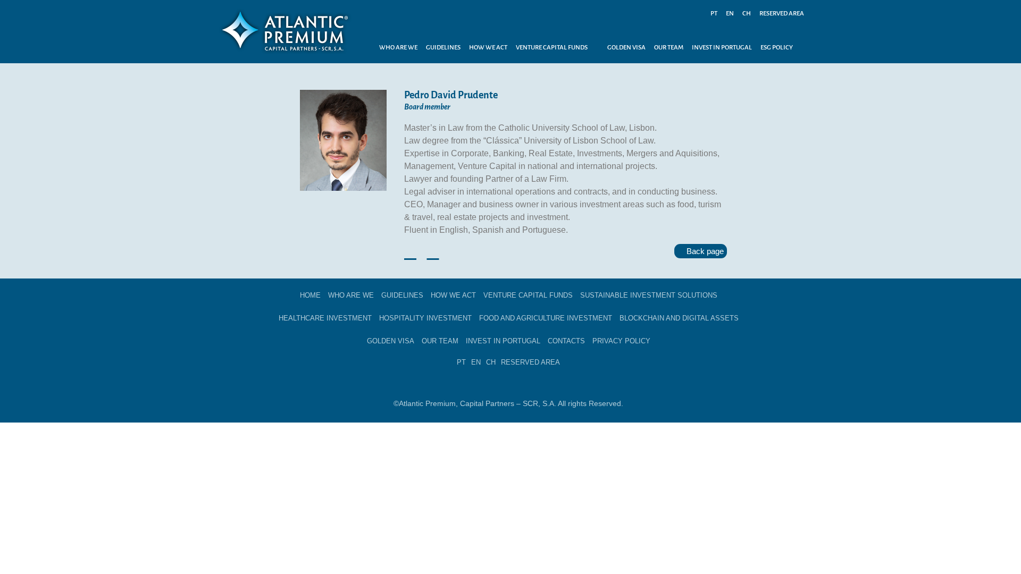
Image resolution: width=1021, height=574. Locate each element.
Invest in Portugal (722, 47)
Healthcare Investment (325, 318)
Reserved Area (781, 13)
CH (746, 13)
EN (730, 13)
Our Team (668, 47)
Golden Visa (626, 47)
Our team (440, 341)
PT (713, 13)
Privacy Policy (621, 341)
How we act (488, 47)
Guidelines (443, 47)
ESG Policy (776, 47)
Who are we (398, 47)
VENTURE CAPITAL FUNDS (552, 47)
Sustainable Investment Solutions (648, 295)
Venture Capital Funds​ (528, 295)
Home (310, 295)
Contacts (566, 341)
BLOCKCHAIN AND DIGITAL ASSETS (679, 318)
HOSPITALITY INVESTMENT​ (425, 318)
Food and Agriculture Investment (545, 318)
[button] (557, 47)
